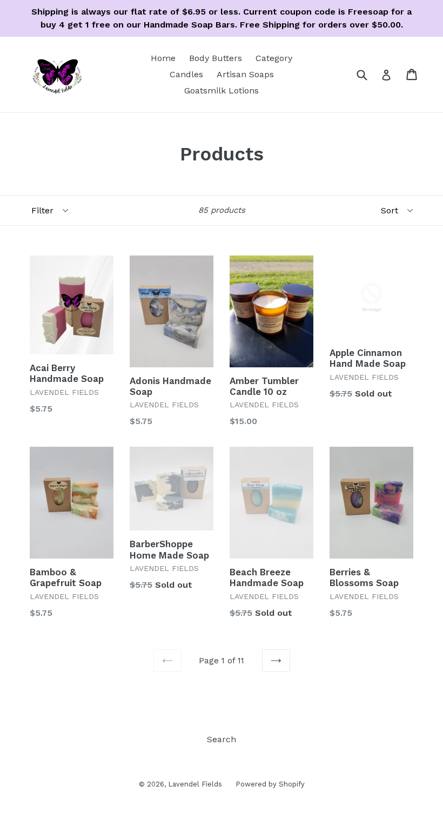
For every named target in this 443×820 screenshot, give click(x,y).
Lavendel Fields (195, 784)
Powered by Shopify (270, 784)
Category (274, 58)
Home (163, 58)
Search (221, 739)
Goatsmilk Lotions (221, 90)
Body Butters (215, 58)
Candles (186, 74)
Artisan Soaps (245, 74)
